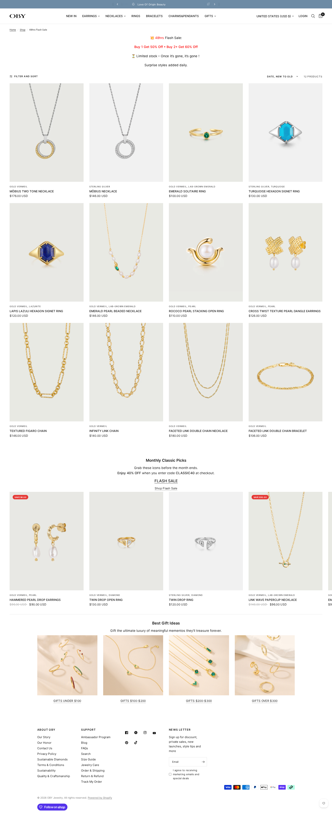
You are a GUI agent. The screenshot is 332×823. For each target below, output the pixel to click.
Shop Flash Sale (166, 488)
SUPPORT (88, 729)
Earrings (89, 16)
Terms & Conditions (50, 765)
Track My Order (91, 781)
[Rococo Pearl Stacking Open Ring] (206, 252)
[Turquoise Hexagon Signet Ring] (286, 132)
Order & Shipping (93, 770)
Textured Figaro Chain (28, 431)
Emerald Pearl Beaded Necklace (115, 311)
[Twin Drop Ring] (206, 541)
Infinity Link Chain (104, 431)
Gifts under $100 (67, 700)
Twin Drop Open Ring (106, 600)
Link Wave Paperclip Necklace (273, 600)
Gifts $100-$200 (133, 700)
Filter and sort (26, 76)
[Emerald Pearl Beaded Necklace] (126, 252)
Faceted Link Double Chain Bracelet (278, 431)
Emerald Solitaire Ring (187, 191)
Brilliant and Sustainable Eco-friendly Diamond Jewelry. (169, 4)
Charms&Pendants (183, 16)
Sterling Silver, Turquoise (267, 186)
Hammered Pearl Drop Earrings (35, 600)
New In (71, 16)
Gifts (209, 16)
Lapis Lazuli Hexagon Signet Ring (36, 311)
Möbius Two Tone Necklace (32, 191)
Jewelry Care (90, 765)
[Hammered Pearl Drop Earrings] (47, 541)
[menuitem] (71, 16)
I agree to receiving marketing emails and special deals (186, 774)
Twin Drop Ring (181, 600)
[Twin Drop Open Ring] (126, 541)
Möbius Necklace (103, 191)
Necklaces (114, 16)
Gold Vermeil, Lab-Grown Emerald (192, 186)
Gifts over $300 (265, 700)
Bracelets (154, 16)
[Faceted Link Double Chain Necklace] (206, 372)
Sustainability (46, 770)
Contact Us (44, 748)
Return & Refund (92, 776)
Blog (84, 742)
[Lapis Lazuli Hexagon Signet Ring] (47, 252)
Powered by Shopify (100, 797)
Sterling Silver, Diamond (186, 595)
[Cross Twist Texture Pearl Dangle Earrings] (286, 252)
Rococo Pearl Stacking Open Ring (196, 311)
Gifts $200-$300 (199, 700)
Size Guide (88, 759)
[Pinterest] (129, 742)
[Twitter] (138, 732)
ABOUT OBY (46, 729)
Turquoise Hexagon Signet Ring (274, 191)
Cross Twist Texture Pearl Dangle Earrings (285, 311)
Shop (22, 29)
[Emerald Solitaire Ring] (206, 132)
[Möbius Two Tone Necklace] (47, 132)
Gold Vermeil (18, 186)
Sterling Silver (99, 186)
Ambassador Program (95, 737)
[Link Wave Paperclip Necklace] (286, 541)
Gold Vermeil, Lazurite (25, 306)
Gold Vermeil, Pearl (182, 306)
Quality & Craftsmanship (53, 776)
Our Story (43, 737)
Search (86, 754)
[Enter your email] (203, 761)
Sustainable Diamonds (52, 759)
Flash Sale (166, 481)
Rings (135, 16)
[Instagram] (148, 732)
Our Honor (44, 742)
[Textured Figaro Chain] (47, 372)
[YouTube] (157, 733)
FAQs (84, 748)
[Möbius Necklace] (126, 132)
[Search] (313, 16)
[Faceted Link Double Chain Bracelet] (286, 372)
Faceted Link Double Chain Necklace (198, 431)
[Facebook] (129, 732)
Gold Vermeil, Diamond (104, 595)
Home (13, 29)
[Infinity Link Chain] (126, 372)
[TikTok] (138, 742)
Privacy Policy (46, 754)
